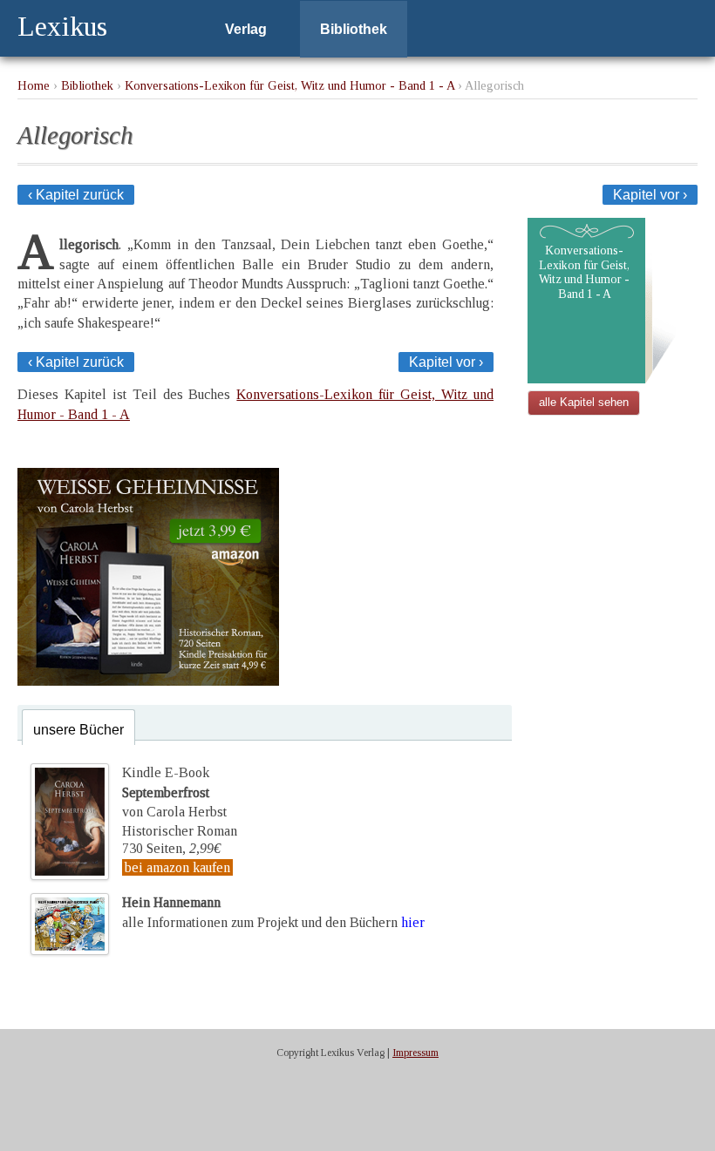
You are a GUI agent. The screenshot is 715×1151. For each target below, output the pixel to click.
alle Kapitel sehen (584, 402)
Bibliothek (353, 29)
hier (413, 922)
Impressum (415, 1052)
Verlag (246, 29)
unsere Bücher (78, 729)
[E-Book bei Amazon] (148, 681)
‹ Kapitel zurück (76, 194)
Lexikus (62, 26)
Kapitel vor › (650, 194)
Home (33, 85)
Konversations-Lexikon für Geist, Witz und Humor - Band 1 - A (289, 85)
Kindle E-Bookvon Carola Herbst (174, 792)
